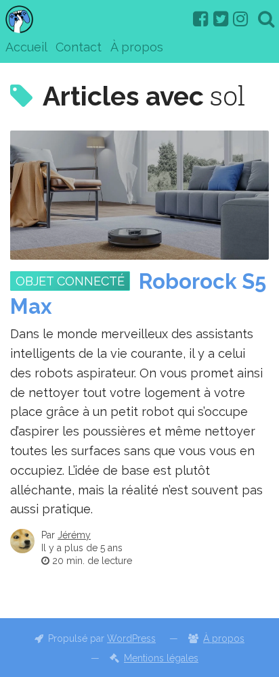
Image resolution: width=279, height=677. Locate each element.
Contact (79, 47)
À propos (136, 47)
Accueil (26, 47)
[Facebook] (200, 19)
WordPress (131, 638)
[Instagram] (240, 19)
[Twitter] (220, 19)
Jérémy (74, 535)
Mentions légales (161, 658)
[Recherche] (266, 19)
